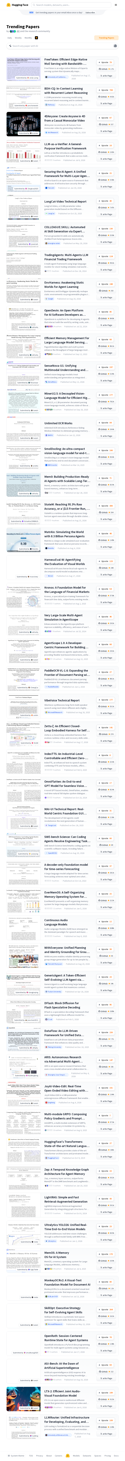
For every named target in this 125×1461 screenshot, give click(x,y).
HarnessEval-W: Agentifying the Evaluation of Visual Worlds (64, 562)
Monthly (28, 37)
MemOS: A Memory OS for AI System (56, 1255)
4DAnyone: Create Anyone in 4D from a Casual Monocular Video (64, 118)
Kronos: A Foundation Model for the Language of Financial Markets (66, 590)
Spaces (97, 1455)
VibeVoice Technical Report (62, 700)
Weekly (18, 37)
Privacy (39, 1455)
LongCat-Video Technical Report (65, 201)
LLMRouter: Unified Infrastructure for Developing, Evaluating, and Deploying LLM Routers (66, 1419)
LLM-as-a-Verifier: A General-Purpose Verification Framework (65, 146)
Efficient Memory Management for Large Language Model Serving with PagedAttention (66, 340)
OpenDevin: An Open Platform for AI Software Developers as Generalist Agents (63, 312)
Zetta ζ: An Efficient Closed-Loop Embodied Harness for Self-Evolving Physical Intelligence (66, 728)
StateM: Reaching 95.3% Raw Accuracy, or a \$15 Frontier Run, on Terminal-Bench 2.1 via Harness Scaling (67, 506)
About (49, 1455)
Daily (10, 37)
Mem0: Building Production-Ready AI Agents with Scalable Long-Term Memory (67, 479)
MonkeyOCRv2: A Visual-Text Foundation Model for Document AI (67, 1282)
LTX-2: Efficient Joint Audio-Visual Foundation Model (62, 1393)
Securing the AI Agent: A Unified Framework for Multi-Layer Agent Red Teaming (66, 174)
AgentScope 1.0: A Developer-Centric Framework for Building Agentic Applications (64, 645)
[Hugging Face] (68, 1456)
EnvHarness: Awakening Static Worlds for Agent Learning (64, 285)
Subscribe (90, 12)
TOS (31, 1455)
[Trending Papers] (36, 37)
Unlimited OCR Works (58, 423)
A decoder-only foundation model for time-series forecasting (66, 867)
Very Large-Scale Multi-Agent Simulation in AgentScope (63, 617)
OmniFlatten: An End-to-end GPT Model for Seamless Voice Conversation (64, 784)
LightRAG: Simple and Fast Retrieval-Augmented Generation (66, 1199)
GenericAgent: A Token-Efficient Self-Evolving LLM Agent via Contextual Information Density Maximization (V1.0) (65, 977)
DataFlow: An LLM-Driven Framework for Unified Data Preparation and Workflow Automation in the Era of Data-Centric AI (64, 1033)
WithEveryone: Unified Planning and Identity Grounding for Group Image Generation (66, 950)
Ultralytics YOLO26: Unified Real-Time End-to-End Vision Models (65, 1227)
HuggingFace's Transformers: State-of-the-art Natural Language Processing (67, 1144)
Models (76, 1455)
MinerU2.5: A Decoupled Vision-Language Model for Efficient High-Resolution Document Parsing (67, 396)
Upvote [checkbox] (107, 62)
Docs (116, 1455)
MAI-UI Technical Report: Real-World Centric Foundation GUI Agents (64, 811)
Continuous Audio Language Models (56, 922)
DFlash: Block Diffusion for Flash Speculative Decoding (62, 1005)
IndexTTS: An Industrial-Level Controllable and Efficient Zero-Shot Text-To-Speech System (64, 756)
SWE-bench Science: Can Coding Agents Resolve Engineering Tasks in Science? (66, 839)
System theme (17, 1455)
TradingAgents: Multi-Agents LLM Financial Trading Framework (66, 257)
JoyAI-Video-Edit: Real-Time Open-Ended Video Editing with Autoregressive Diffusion (64, 1088)
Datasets (87, 1455)
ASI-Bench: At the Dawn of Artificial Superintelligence (61, 1366)
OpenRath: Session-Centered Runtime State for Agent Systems (66, 1338)
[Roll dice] (115, 46)
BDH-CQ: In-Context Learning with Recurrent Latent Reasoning (66, 90)
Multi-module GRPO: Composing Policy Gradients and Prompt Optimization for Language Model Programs (66, 1116)
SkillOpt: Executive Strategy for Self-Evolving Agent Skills (63, 1310)
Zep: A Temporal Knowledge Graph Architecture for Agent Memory (66, 1172)
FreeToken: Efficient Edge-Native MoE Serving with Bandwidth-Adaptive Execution (65, 61)
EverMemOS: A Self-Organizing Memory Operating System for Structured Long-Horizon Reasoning (64, 894)
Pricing (108, 1455)
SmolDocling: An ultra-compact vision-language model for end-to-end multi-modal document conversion (66, 451)
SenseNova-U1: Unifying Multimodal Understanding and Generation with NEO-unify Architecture (64, 368)
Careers (58, 1455)
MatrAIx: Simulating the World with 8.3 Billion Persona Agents (64, 534)
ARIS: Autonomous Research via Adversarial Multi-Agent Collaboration (62, 1059)
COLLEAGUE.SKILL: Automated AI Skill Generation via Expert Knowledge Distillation (64, 229)
